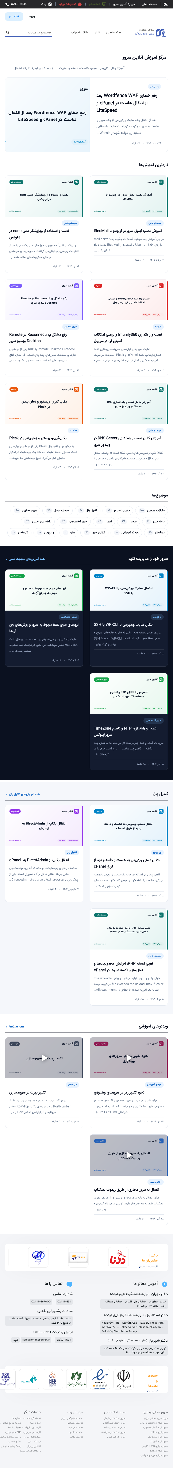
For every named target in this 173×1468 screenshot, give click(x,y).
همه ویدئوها (16, 1027)
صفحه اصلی (113, 33)
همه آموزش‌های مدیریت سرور (27, 559)
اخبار (97, 33)
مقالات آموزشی (79, 33)
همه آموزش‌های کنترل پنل (24, 794)
